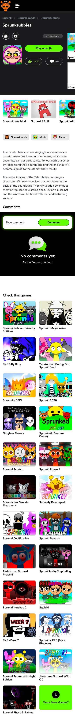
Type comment (15, 222)
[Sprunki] (5, 5)
